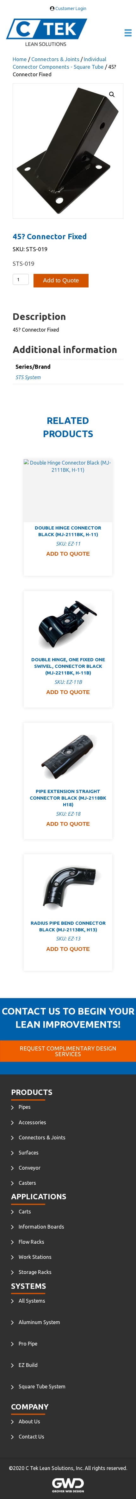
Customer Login (70, 8)
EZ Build (28, 1365)
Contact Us (31, 1436)
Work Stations (35, 1257)
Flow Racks (31, 1242)
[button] (112, 94)
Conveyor (29, 1168)
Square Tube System (42, 1386)
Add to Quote (61, 280)
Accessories (32, 1122)
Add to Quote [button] (68, 554)
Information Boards (41, 1227)
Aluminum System (39, 1322)
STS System (27, 377)
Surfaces (29, 1152)
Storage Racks (35, 1272)
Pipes (25, 1107)
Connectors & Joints (55, 59)
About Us (29, 1421)
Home (20, 59)
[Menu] (128, 32)
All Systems (32, 1301)
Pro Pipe (28, 1343)
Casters (27, 1183)
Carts (25, 1211)
